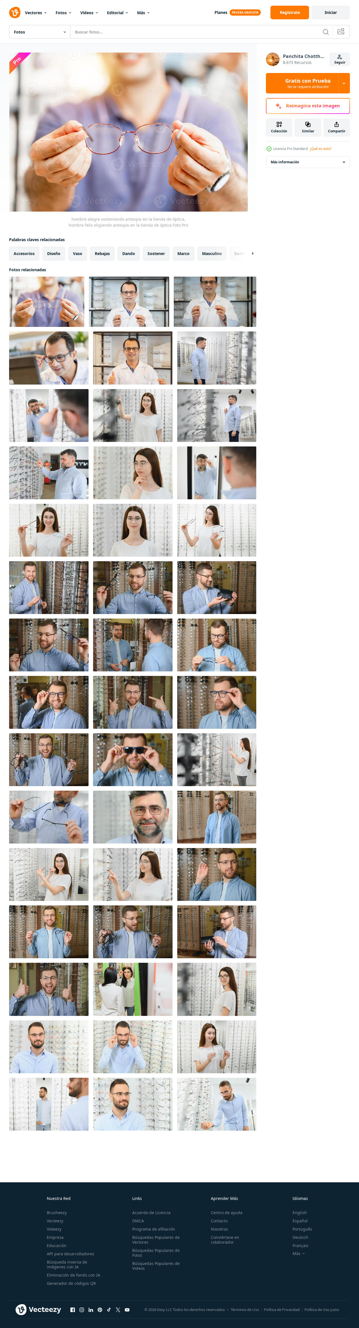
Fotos (61, 12)
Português (302, 1229)
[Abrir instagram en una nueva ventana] (81, 1309)
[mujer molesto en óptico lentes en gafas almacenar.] (133, 989)
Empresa (55, 1237)
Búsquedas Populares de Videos (156, 1266)
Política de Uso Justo (322, 1309)
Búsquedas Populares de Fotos (156, 1253)
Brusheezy (57, 1212)
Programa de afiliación (153, 1229)
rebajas (102, 253)
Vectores (33, 12)
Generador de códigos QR (71, 1283)
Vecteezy (55, 1220)
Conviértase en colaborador (225, 1240)
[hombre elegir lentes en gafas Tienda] (49, 1046)
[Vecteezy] (14, 12)
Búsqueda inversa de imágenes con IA (67, 1264)
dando (128, 253)
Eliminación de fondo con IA (73, 1275)
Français (300, 1245)
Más (141, 12)
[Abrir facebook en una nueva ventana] (72, 1309)
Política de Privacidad (282, 1309)
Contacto (219, 1220)
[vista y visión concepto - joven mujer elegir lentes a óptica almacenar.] (133, 415)
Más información (285, 162)
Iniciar (331, 12)
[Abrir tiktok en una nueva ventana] (109, 1309)
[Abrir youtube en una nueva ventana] (127, 1309)
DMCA (138, 1220)
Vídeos (86, 12)
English (300, 1212)
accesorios (24, 253)
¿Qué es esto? (320, 148)
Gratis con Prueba (308, 83)
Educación (56, 1245)
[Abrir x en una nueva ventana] (118, 1309)
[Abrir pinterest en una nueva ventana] (100, 1309)
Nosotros (219, 1229)
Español (300, 1220)
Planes (221, 12)
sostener (156, 253)
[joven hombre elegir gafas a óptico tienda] (49, 702)
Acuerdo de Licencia (151, 1212)
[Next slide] (248, 253)
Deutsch (300, 1237)
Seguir (339, 62)
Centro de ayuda (226, 1212)
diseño (53, 253)
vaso (77, 253)
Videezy (54, 1229)
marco (183, 253)
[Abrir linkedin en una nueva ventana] (91, 1309)
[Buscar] (325, 31)
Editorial (115, 12)
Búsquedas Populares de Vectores (156, 1240)
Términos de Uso (245, 1309)
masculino (212, 253)
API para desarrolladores (70, 1253)
